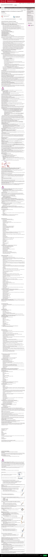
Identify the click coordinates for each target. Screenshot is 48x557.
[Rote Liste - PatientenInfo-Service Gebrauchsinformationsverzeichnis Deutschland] (8, 2)
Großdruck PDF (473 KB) (6, 16)
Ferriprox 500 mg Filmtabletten (30, 18)
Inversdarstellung (29, 3)
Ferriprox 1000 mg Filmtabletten (30, 19)
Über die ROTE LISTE (17, 7)
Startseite (20, 3)
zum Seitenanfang (24, 553)
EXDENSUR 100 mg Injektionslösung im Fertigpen (30, 15)
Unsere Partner (23, 7)
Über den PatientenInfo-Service (9, 7)
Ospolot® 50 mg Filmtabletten (30, 17)
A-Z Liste (3, 7)
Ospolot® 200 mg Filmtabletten (30, 16)
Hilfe (31, 3)
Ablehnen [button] (41, 555)
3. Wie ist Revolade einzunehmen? (4, 32)
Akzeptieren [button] (45, 555)
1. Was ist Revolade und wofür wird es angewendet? (6, 31)
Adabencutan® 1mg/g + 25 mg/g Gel (30, 13)
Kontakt (33, 3)
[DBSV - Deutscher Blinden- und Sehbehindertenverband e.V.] (31, 26)
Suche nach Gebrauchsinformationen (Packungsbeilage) (7, 4)
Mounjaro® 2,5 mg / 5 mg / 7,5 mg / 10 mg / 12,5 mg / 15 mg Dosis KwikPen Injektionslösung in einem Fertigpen (30, 11)
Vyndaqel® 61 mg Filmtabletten (30, 20)
